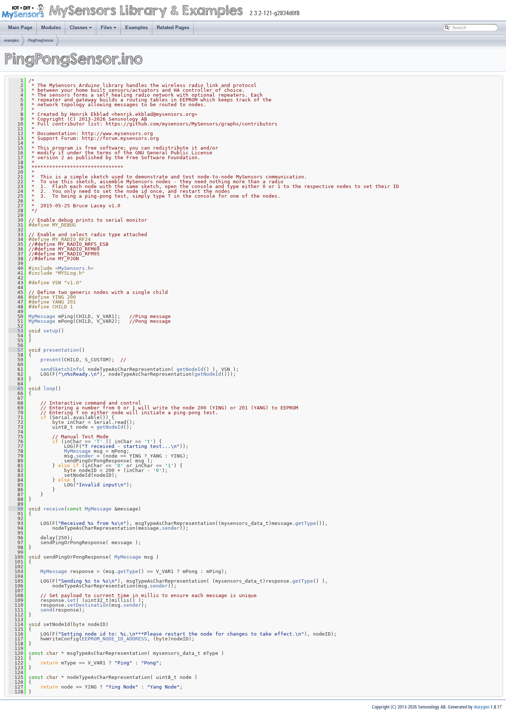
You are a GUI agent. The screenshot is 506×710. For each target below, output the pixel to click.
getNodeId (190, 369)
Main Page (20, 27)
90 (16, 509)
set (71, 600)
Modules (51, 27)
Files (106, 27)
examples (11, 40)
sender (85, 456)
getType (305, 523)
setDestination (88, 605)
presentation (61, 350)
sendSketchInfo (61, 369)
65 (16, 388)
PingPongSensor (40, 40)
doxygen (481, 706)
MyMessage (42, 316)
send (46, 610)
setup (50, 331)
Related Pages (173, 27)
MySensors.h (74, 268)
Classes (78, 27)
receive (53, 509)
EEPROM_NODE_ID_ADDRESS (114, 639)
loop (49, 388)
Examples (136, 27)
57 (16, 350)
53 (16, 331)
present (50, 359)
